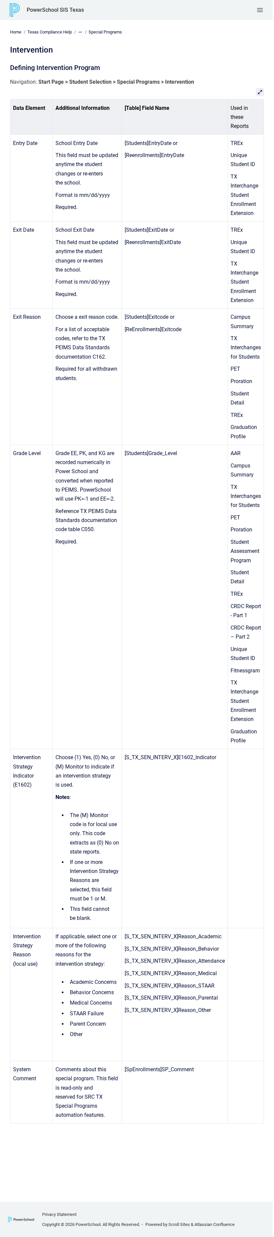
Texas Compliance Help (49, 31)
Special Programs (105, 31)
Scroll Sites (179, 1224)
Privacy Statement (59, 1214)
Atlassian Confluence (214, 1224)
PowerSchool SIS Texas (55, 10)
